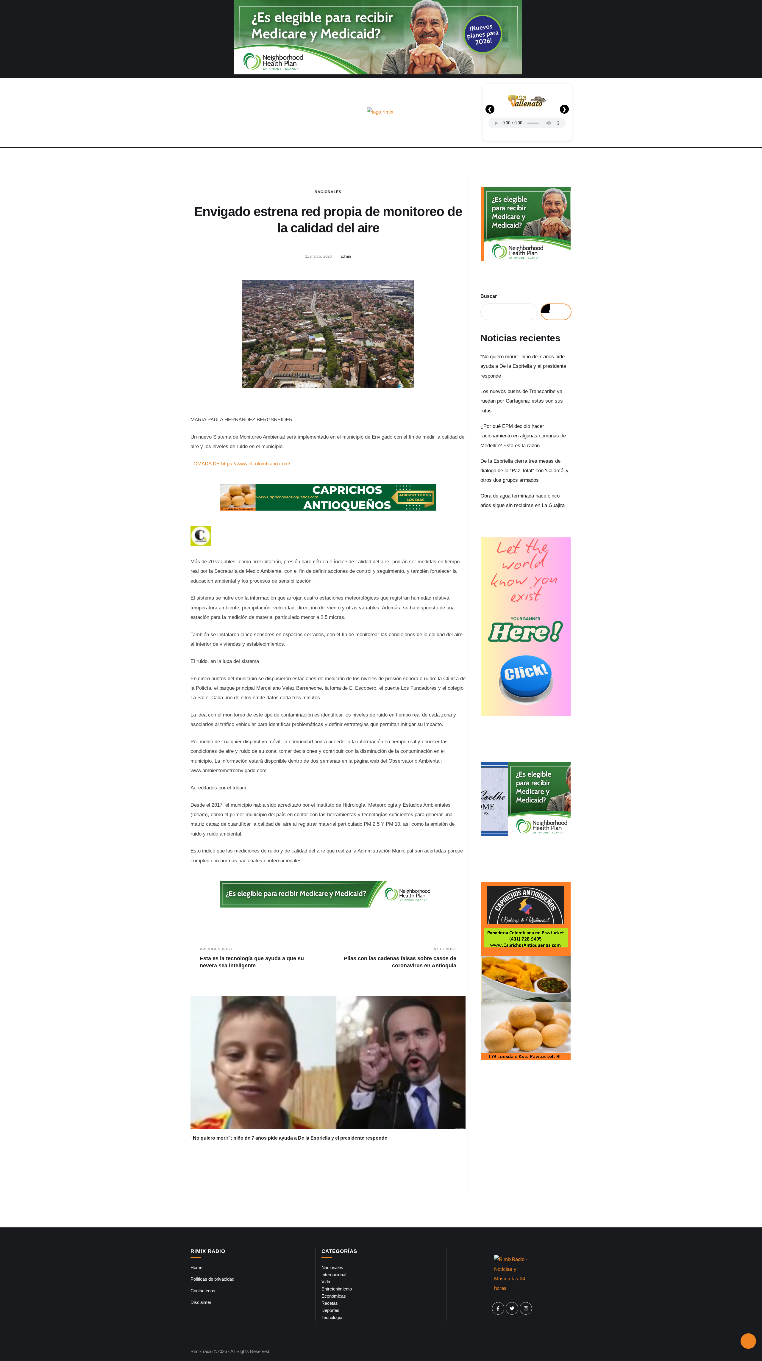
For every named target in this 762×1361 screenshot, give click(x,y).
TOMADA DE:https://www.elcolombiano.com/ (240, 464)
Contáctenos (202, 1290)
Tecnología (331, 1317)
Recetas (329, 1303)
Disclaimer (200, 1302)
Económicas (333, 1296)
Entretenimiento (336, 1288)
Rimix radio (201, 1351)
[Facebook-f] (498, 1308)
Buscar (488, 296)
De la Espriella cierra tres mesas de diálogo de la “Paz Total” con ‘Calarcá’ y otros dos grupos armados (524, 470)
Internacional (333, 1274)
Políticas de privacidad (212, 1279)
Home (196, 1267)
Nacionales (328, 192)
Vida (325, 1281)
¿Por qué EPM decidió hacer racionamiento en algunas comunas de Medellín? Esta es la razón (523, 435)
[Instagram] (526, 1308)
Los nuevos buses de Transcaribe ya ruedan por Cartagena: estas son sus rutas (521, 401)
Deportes (330, 1310)
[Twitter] (512, 1308)
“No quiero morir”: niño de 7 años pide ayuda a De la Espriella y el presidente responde (288, 1138)
